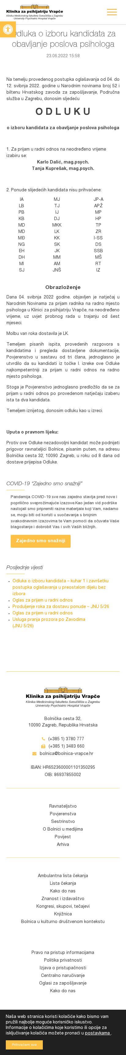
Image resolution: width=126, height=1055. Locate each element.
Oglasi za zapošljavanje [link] (63, 984)
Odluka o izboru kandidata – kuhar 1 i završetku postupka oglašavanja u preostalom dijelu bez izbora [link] (61, 587)
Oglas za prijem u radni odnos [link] (43, 601)
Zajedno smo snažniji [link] (40, 541)
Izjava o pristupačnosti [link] (63, 968)
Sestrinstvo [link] (63, 822)
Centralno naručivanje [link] (63, 976)
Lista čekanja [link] (63, 884)
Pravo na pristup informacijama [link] (62, 953)
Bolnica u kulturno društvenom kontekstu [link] (63, 922)
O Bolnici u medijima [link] (63, 830)
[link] (8, 29)
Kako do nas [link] (63, 891)
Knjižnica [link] (63, 914)
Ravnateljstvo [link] (63, 807)
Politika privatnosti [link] (63, 961)
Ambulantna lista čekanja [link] (63, 876)
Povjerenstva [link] (63, 814)
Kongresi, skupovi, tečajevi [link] (63, 907)
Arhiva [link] (63, 845)
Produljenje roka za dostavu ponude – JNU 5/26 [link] (61, 607)
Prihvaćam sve (24, 1045)
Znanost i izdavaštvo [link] (62, 899)
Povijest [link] (63, 837)
